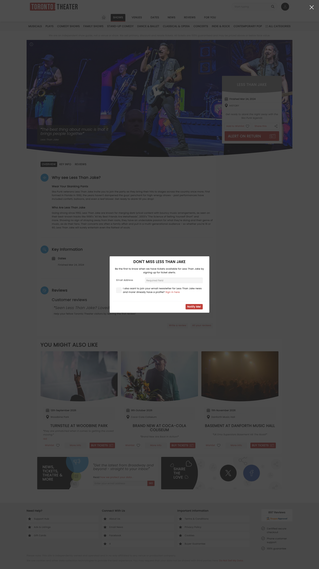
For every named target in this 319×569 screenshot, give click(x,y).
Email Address (124, 280)
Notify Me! (194, 307)
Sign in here (172, 292)
